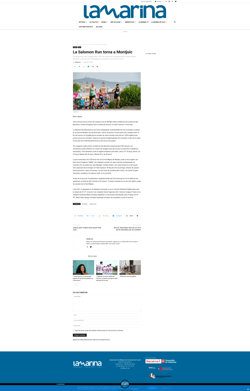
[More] (137, 216)
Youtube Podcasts (86, 27)
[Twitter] (175, 1)
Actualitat (94, 22)
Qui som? (99, 27)
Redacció (77, 62)
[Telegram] (88, 67)
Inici (74, 44)
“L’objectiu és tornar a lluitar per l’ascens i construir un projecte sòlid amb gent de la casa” (106, 278)
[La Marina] (125, 11)
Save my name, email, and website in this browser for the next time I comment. (99, 330)
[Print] (97, 67)
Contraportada (77, 274)
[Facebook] (166, 1)
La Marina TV (144, 22)
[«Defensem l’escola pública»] (130, 267)
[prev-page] (74, 284)
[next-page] (77, 284)
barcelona (84, 204)
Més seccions (115, 22)
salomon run (92, 204)
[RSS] (172, 1)
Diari (79, 47)
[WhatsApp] (84, 67)
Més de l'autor (92, 256)
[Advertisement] (125, 37)
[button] (174, 22)
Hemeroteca (129, 22)
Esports (85, 44)
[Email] (93, 67)
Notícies (82, 22)
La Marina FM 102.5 (158, 22)
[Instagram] (169, 1)
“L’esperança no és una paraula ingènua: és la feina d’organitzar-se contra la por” (83, 278)
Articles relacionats (80, 256)
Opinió (103, 22)
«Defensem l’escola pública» (128, 276)
